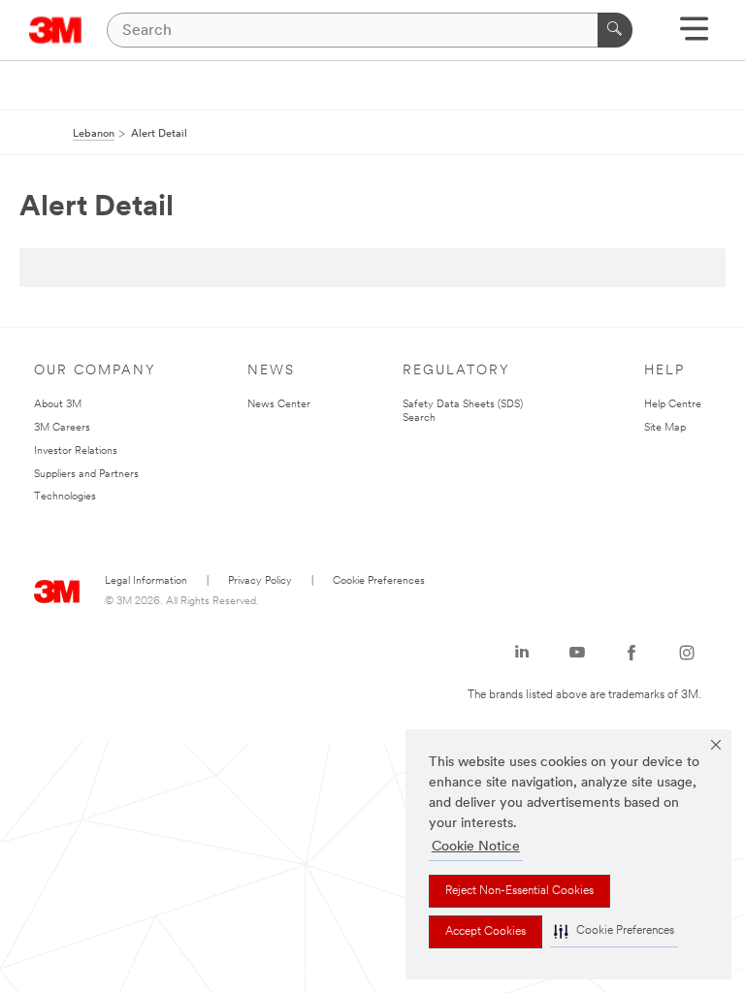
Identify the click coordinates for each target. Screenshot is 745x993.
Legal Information (146, 581)
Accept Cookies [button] (485, 932)
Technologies (65, 497)
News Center (278, 405)
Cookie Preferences (379, 581)
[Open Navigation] (694, 35)
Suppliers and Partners (86, 474)
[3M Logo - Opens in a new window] (55, 30)
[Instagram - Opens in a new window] (686, 652)
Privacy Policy (260, 581)
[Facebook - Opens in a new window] (631, 652)
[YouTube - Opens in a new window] (577, 652)
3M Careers (62, 428)
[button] (614, 931)
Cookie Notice (476, 847)
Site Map (665, 428)
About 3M (57, 405)
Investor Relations (75, 451)
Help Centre (672, 405)
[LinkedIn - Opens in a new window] (521, 652)
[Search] (615, 30)
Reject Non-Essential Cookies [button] (519, 891)
